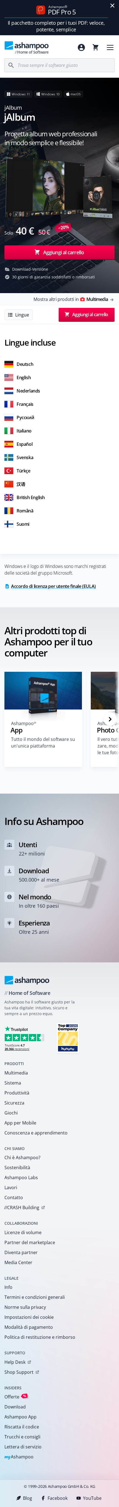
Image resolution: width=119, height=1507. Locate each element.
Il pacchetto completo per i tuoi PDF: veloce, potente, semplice (56, 26)
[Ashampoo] (27, 980)
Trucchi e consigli (22, 1437)
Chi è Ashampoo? (22, 1157)
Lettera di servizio (23, 1447)
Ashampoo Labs (21, 1177)
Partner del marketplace (29, 1242)
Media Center (18, 1262)
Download (15, 1407)
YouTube (92, 1498)
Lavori (10, 1187)
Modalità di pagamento (28, 1327)
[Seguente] (110, 719)
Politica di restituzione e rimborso (39, 1337)
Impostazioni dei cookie (29, 1317)
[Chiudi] (112, 5)
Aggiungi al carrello (63, 252)
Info (8, 1287)
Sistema (12, 1083)
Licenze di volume (23, 1232)
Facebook (58, 1498)
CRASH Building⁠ (21, 1207)
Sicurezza (14, 1103)
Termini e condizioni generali (34, 1297)
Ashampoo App (20, 1417)
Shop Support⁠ (18, 1372)
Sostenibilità (17, 1167)
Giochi (11, 1113)
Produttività (16, 1093)
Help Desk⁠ (14, 1362)
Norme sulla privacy (25, 1307)
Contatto (13, 1197)
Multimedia (16, 1073)
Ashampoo (18, 1457)
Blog (27, 1498)
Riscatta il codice (21, 1427)
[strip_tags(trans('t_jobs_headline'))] (68, 1037)
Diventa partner (21, 1252)
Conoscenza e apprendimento (36, 1133)
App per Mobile (20, 1123)
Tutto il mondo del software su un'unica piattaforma (43, 742)
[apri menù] (110, 47)
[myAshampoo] (81, 47)
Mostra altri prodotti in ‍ (70, 299)
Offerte (15, 1396)
